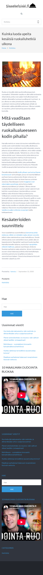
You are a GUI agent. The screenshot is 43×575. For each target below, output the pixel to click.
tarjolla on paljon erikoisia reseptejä (15, 210)
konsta (13, 271)
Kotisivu (12, 48)
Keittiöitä (5, 282)
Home (4, 48)
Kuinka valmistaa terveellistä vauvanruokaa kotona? (21, 459)
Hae (12, 314)
